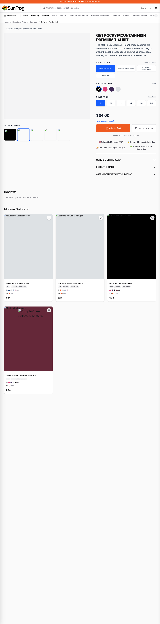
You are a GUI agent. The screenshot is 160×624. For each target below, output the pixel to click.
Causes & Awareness (78, 15)
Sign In (143, 8)
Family (63, 15)
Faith (54, 15)
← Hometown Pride (23, 28)
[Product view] (10, 135)
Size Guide (152, 97)
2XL (141, 103)
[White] (118, 89)
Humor (126, 15)
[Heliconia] (105, 89)
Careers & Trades (139, 15)
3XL (151, 103)
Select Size (102, 97)
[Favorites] (150, 8)
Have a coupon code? (105, 121)
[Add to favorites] (49, 218)
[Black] (98, 89)
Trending (35, 15)
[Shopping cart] (156, 8)
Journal (45, 15)
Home (6, 22)
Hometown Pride (19, 22)
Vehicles (116, 15)
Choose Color (104, 83)
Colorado (33, 22)
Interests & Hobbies (100, 15)
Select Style (103, 62)
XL (131, 103)
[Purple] (111, 89)
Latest (25, 15)
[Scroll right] (155, 15)
